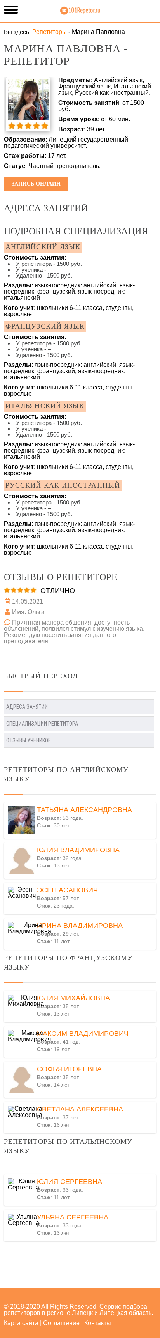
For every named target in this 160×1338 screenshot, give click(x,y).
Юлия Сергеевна (69, 1182)
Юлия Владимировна (78, 850)
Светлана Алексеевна (80, 1109)
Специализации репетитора (42, 723)
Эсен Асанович (67, 890)
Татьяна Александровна (84, 810)
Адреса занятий (27, 707)
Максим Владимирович (83, 1033)
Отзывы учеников (28, 740)
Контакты (97, 1323)
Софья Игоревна (69, 1069)
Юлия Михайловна (73, 998)
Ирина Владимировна (80, 925)
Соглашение (61, 1323)
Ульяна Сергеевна (72, 1217)
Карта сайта (21, 1323)
